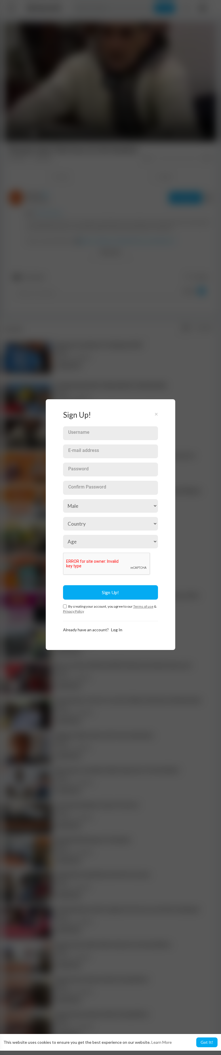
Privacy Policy (73, 611)
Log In (116, 629)
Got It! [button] (207, 1042)
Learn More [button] (161, 1042)
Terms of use (143, 606)
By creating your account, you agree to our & (110, 608)
